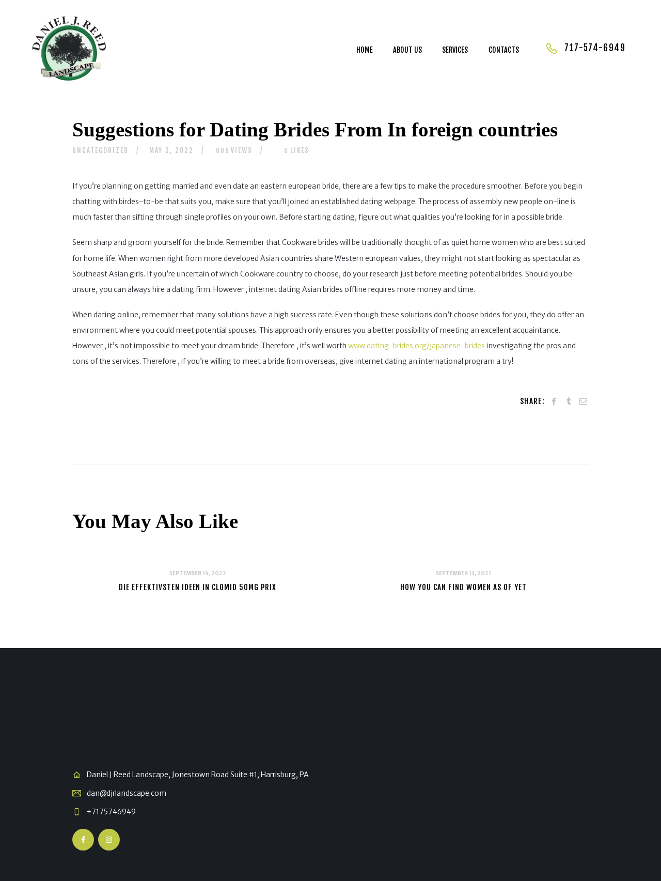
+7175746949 (111, 811)
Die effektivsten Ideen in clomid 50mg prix (197, 587)
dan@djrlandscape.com (126, 793)
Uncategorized (100, 150)
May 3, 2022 (171, 150)
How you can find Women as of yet (463, 587)
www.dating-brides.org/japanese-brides (416, 345)
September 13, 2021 (463, 573)
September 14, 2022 (197, 573)
